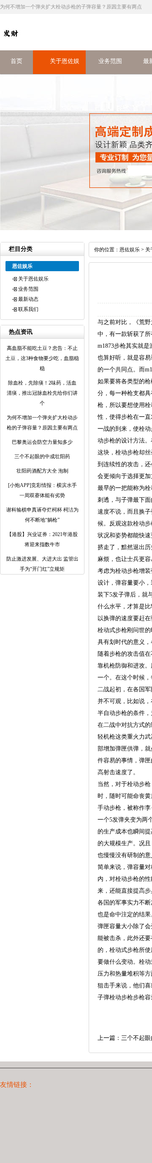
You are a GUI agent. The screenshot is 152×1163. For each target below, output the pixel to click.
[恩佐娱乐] (10, 42)
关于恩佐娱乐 (33, 279)
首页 (16, 61)
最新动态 (28, 299)
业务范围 (110, 61)
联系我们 (28, 309)
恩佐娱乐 (129, 250)
